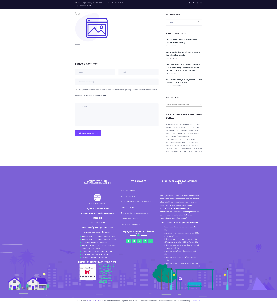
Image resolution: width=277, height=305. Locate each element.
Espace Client (85, 6)
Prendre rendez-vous (129, 218)
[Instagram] (139, 241)
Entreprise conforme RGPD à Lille (95, 254)
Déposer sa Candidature (131, 224)
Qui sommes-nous (113, 14)
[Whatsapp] (150, 241)
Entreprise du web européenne (94, 242)
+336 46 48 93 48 (117, 3)
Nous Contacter (127, 207)
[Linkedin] (145, 241)
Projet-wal (196, 300)
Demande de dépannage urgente (135, 213)
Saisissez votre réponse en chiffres (87, 95)
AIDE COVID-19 (191, 14)
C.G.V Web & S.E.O (128, 196)
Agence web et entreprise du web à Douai (99, 236)
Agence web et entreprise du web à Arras (99, 239)
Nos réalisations (151, 14)
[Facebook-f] (128, 241)
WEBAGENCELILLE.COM (95, 300)
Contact (166, 14)
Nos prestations (132, 14)
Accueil (97, 14)
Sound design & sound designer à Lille (97, 251)
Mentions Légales (128, 190)
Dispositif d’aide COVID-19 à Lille (94, 257)
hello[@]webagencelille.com (92, 3)
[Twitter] (134, 241)
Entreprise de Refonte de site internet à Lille (181, 263)
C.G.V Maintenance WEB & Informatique (137, 202)
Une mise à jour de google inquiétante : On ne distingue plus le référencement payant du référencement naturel (183, 67)
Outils (177, 14)
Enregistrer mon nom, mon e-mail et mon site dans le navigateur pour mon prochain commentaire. (117, 90)
